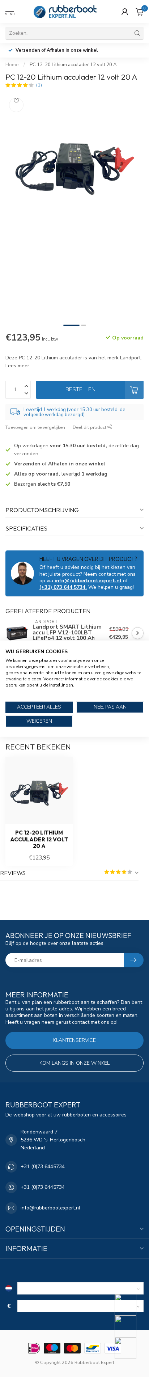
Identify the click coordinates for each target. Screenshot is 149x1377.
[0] (140, 11)
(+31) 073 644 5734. (63, 587)
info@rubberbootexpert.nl (88, 580)
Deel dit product (90, 427)
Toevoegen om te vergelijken (35, 427)
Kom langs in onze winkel (74, 1063)
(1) (39, 85)
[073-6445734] (130, 1304)
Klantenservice (74, 1040)
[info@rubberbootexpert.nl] (130, 1326)
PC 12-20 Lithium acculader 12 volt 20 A (73, 65)
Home (12, 65)
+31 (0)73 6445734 (43, 1166)
